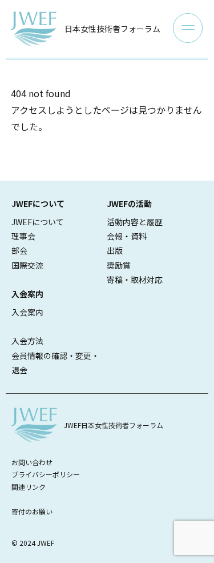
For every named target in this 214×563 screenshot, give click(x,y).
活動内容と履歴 (135, 221)
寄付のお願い (32, 511)
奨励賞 (119, 265)
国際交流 (27, 265)
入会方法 (27, 340)
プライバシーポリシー (45, 474)
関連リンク (28, 487)
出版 (115, 250)
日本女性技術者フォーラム (112, 28)
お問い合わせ (32, 462)
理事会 (23, 236)
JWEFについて (37, 221)
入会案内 (27, 312)
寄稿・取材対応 (135, 279)
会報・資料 (127, 236)
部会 (19, 250)
